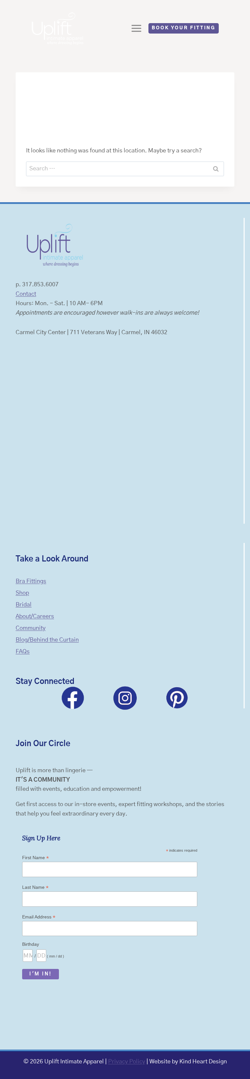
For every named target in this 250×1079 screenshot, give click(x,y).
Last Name (35, 887)
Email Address (38, 917)
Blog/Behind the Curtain (47, 640)
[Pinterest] (177, 698)
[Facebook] (72, 698)
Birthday (30, 944)
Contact (26, 294)
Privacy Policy (126, 1062)
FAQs (23, 652)
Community (31, 628)
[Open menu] (136, 28)
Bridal (24, 605)
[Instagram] (125, 698)
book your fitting (183, 28)
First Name (35, 858)
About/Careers (35, 616)
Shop (22, 593)
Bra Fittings (31, 581)
